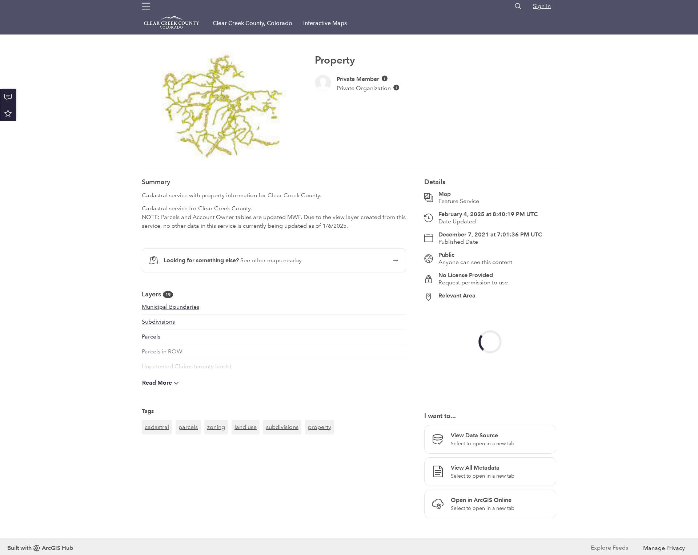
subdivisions (282, 427)
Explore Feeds (609, 547)
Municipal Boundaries (170, 306)
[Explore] (490, 352)
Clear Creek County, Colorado (252, 23)
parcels (188, 427)
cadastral (157, 427)
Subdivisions (158, 321)
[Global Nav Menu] (145, 6)
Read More (157, 382)
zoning (216, 427)
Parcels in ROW (162, 351)
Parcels (151, 336)
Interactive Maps (325, 23)
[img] (384, 78)
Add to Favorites (8, 113)
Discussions (8, 97)
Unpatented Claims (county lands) (186, 366)
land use (245, 427)
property (319, 427)
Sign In (542, 6)
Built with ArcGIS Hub (40, 547)
